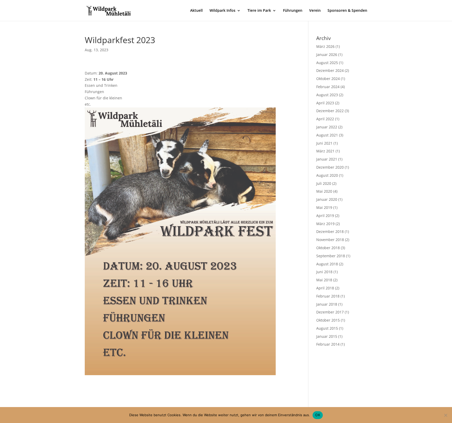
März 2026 (325, 46)
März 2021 (325, 150)
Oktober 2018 (328, 247)
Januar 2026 (326, 54)
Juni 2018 (324, 271)
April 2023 (325, 102)
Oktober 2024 (328, 78)
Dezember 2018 (330, 231)
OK (317, 415)
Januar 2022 (326, 126)
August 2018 (327, 263)
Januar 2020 (326, 199)
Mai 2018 (324, 279)
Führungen (292, 11)
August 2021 (327, 135)
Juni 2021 (324, 143)
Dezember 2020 (330, 167)
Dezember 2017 (330, 312)
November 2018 (330, 239)
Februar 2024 (328, 86)
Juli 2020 (323, 183)
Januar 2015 (326, 336)
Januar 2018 (326, 304)
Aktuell (196, 11)
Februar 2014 (328, 344)
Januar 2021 (326, 159)
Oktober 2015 (328, 320)
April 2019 (325, 215)
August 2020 (327, 175)
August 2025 (327, 62)
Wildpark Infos (222, 11)
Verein (315, 11)
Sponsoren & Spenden (347, 11)
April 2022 (325, 118)
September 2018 (330, 255)
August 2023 (327, 94)
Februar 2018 (328, 296)
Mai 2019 (324, 207)
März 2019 (325, 223)
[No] (445, 415)
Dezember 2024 (330, 70)
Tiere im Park (259, 11)
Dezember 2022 (330, 110)
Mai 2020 (324, 191)
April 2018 (325, 287)
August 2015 (327, 328)
